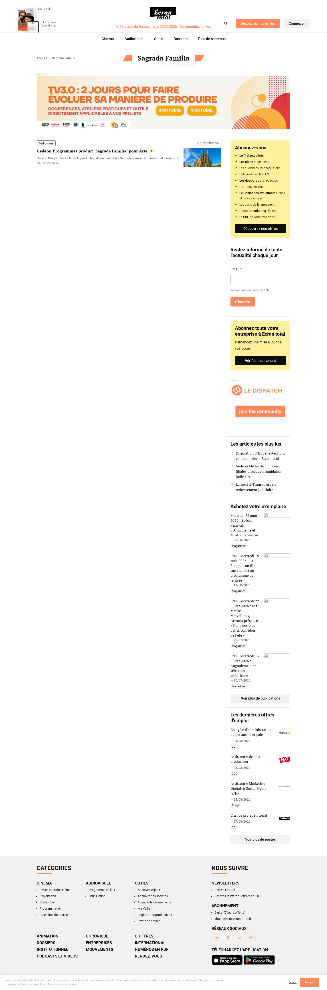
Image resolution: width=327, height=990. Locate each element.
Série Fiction (97, 896)
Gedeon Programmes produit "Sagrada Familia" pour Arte (92, 151)
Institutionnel (52, 949)
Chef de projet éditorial (248, 815)
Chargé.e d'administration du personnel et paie (251, 732)
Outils (158, 39)
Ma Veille (144, 908)
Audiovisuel (134, 39)
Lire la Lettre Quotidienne (49, 24)
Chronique (97, 936)
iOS (227, 960)
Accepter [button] (310, 982)
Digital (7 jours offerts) (229, 912)
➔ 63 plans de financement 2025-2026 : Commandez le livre (163, 27)
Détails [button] (293, 982)
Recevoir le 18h (224, 890)
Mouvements (99, 949)
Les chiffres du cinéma (55, 890)
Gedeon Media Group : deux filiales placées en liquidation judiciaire (259, 471)
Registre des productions (155, 915)
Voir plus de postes (260, 839)
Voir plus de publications (260, 698)
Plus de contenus (212, 39)
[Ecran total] (163, 13)
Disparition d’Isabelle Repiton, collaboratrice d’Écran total (260, 456)
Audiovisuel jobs (149, 890)
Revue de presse (149, 921)
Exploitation (48, 896)
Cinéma (108, 39)
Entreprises (99, 943)
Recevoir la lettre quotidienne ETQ (237, 896)
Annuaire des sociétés (153, 896)
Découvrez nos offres (258, 23)
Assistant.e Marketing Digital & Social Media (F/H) (248, 788)
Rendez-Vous (148, 956)
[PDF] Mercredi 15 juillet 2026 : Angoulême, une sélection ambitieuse (244, 665)
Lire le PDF (44, 8)
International (150, 943)
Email (236, 269)
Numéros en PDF (151, 949)
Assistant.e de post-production (246, 759)
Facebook (227, 937)
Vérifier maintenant (260, 361)
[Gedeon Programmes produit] (108, 161)
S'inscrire (242, 302)
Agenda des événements (154, 902)
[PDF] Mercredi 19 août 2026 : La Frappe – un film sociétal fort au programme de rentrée (244, 568)
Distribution (48, 902)
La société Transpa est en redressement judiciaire (256, 487)
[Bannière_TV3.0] (163, 102)
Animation (48, 936)
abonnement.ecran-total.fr (232, 919)
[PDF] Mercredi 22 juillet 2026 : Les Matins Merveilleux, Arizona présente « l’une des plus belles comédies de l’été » (244, 618)
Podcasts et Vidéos (57, 956)
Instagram (251, 937)
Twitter (239, 937)
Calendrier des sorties (54, 915)
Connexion (297, 23)
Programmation (51, 908)
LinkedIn (216, 937)
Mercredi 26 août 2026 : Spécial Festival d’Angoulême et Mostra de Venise (244, 525)
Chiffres (144, 936)
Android (259, 960)
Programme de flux (102, 890)
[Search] (226, 23)
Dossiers (181, 39)
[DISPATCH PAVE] (260, 407)
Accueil (42, 58)
